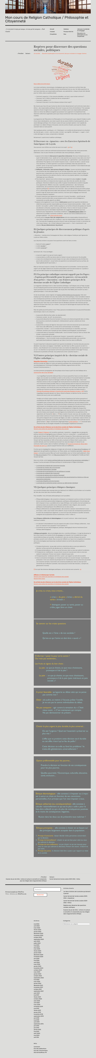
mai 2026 (36, 924)
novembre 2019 (38, 1006)
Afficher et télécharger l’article (44, 575)
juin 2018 (36, 1018)
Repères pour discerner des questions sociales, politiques (74, 906)
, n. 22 (81, 391)
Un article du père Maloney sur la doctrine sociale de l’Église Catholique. (57, 427)
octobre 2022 (38, 976)
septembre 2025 (39, 939)
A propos (52, 31)
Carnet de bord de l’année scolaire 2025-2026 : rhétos (75, 901)
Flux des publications (40, 1048)
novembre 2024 (38, 956)
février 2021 (37, 997)
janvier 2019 (37, 1012)
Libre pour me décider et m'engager (73, 53)
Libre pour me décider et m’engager (83, 29)
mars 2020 (37, 1004)
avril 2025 (37, 947)
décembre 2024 (38, 954)
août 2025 (37, 941)
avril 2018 (36, 1022)
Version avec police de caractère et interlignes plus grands (51, 429)
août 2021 (37, 993)
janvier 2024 (37, 966)
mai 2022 (36, 979)
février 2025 (37, 951)
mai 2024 (36, 960)
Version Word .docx (39, 578)
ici (68, 147)
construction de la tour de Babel (43, 372)
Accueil (52, 29)
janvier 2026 (37, 931)
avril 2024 (37, 962)
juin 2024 (36, 958)
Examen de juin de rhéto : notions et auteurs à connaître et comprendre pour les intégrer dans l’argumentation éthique (76, 911)
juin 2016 (36, 1025)
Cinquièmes (53, 34)
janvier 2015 (37, 1029)
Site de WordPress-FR (40, 1052)
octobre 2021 (38, 989)
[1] (48, 188)
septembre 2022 (39, 977)
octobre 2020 (38, 999)
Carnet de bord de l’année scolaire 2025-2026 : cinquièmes (75, 897)
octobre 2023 (38, 970)
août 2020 (37, 1001)
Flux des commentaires (41, 1050)
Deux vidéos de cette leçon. (42, 84)
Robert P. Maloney (43, 432)
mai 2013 (36, 1031)
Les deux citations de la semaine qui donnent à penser (77, 892)
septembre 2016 (39, 1024)
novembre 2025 (38, 935)
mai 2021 (36, 995)
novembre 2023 (38, 968)
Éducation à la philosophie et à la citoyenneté (82, 35)
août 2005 (37, 1033)
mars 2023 (37, 972)
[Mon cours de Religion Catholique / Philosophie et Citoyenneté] (48, 6)
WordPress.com (22, 894)
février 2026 (37, 929)
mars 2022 (37, 981)
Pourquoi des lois (68, 31)
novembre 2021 (38, 987)
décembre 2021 (38, 985)
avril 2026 (37, 926)
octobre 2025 (38, 937)
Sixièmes (66, 29)
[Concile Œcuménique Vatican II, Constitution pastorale (53, 391)
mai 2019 (36, 1008)
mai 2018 (36, 1020)
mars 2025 (37, 949)
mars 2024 (37, 964)
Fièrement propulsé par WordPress (14, 892)
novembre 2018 (38, 1014)
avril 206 (36, 1037)
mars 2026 (37, 928)
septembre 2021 (39, 991)
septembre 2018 (39, 1016)
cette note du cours (56, 215)
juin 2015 (36, 1027)
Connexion (37, 1046)
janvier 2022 (37, 983)
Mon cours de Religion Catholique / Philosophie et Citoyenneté (46, 19)
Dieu (65, 34)
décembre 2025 (38, 933)
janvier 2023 (37, 974)
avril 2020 (37, 1002)
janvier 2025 (37, 952)
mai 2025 (36, 945)
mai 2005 (36, 1035)
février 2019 (37, 1010)
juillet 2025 (37, 943)
